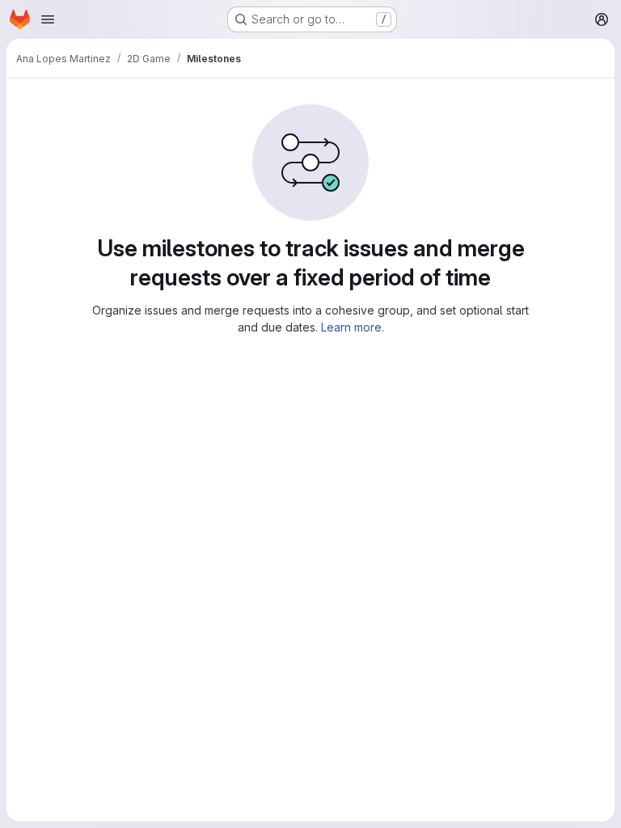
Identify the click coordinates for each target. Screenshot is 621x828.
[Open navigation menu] (48, 19)
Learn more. (352, 327)
